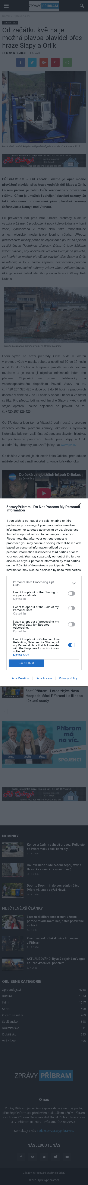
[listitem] (44, 583)
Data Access (44, 678)
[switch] (71, 593)
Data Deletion (20, 678)
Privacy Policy (68, 678)
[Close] (80, 507)
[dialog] (44, 592)
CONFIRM (26, 663)
